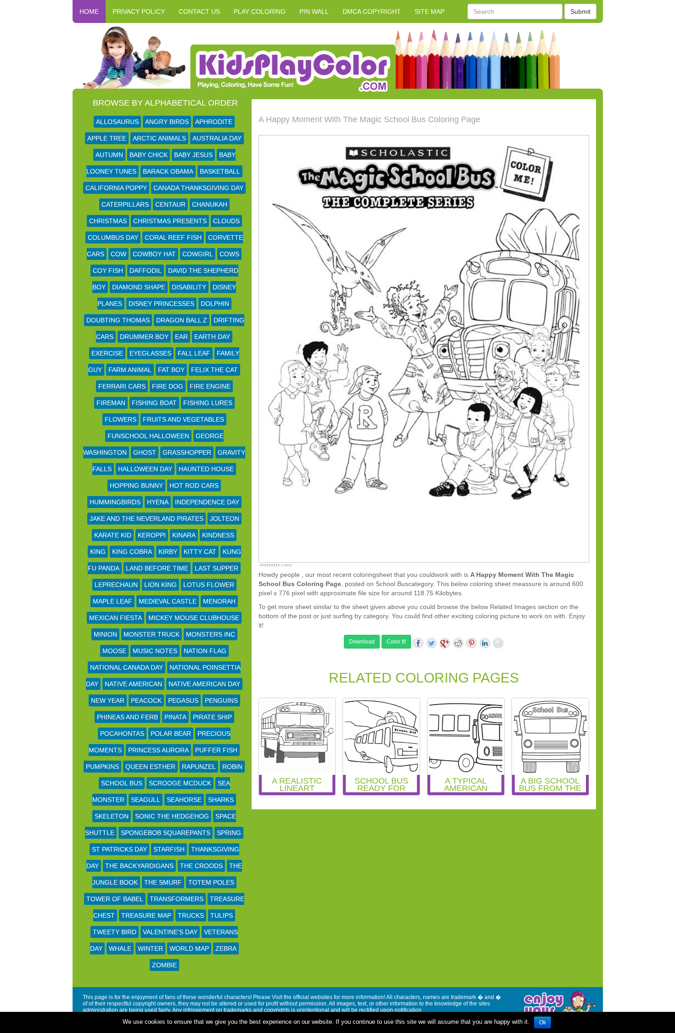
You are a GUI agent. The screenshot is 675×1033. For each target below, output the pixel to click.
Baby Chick (148, 154)
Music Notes (155, 651)
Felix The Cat (214, 369)
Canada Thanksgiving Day (198, 188)
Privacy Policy (138, 11)
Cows (229, 254)
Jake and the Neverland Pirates (146, 518)
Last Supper (216, 568)
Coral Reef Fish (173, 237)
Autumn (109, 154)
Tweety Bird (114, 932)
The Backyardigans (139, 865)
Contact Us (199, 11)
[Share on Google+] (444, 643)
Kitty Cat (200, 551)
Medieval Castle (168, 601)
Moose (114, 651)
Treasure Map (146, 915)
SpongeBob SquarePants (165, 832)
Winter (150, 948)
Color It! (396, 641)
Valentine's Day (170, 932)
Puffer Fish (216, 750)
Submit (580, 11)
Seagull (145, 799)
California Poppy (116, 188)
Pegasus (183, 700)
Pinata (175, 717)
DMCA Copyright (372, 11)
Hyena (158, 502)
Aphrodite (213, 121)
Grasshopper (187, 452)
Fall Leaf (194, 353)
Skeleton (112, 816)
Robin (232, 766)
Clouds (226, 221)
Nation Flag (205, 651)
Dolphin (215, 303)
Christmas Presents (170, 221)
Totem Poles (211, 882)
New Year (107, 700)
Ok (542, 1022)
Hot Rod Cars (194, 485)
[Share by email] (498, 643)
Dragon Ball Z (181, 320)
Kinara (184, 535)
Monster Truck (152, 634)
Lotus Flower (208, 584)
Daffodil (145, 270)
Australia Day (217, 138)
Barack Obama (168, 171)
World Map (189, 948)
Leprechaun (116, 584)
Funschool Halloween (148, 436)
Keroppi (152, 535)
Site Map (429, 11)
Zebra (225, 948)
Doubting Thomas (118, 320)
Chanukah (209, 204)
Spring (229, 832)
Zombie (164, 965)
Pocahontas (122, 733)
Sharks (221, 799)
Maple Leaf (112, 601)
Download (362, 641)
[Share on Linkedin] (484, 643)
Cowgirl (197, 254)
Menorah (219, 601)
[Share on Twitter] (431, 643)
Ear (181, 336)
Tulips (221, 915)
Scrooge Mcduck (180, 783)
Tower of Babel (114, 899)
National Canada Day (126, 667)
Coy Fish (108, 270)
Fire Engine (210, 386)
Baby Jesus (193, 154)
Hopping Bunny (136, 485)
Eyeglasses (150, 353)
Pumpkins (102, 766)
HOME (89, 11)
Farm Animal (130, 369)
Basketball (220, 171)
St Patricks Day (119, 849)
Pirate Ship (212, 717)
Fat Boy (171, 369)
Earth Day (212, 336)
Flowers (120, 419)
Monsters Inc (210, 634)
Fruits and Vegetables (183, 419)
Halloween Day (145, 469)
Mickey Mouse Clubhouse (193, 617)
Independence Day (207, 502)
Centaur (170, 204)
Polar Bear (171, 733)
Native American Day (204, 684)
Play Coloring (260, 11)
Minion (105, 634)
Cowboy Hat (154, 254)
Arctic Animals (159, 138)
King (98, 551)
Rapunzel (199, 766)
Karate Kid (112, 535)
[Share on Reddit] (458, 643)
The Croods (201, 865)
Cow (118, 254)
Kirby (167, 551)
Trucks (191, 915)
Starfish (169, 849)
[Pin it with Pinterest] (471, 643)
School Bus (121, 783)
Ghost (144, 452)
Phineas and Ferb (127, 717)
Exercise (107, 353)
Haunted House (206, 469)
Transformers (176, 899)
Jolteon (224, 518)
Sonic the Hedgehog (172, 816)
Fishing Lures (207, 402)
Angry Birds (167, 121)
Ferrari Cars (122, 386)
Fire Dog (167, 386)
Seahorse (184, 799)
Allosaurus (117, 121)
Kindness (218, 535)
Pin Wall (314, 11)
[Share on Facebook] (418, 643)
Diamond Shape (138, 287)
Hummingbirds (115, 502)
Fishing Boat (154, 402)
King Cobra (132, 551)
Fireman (110, 402)
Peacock (146, 700)
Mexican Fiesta (115, 617)
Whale (120, 948)
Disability (189, 287)
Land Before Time (157, 568)
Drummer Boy (144, 336)
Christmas (108, 221)
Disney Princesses (161, 303)
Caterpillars (125, 204)
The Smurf (163, 882)
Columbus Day (113, 237)
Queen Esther (150, 766)
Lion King (160, 584)
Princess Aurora (158, 750)
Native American (133, 684)
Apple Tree (106, 138)
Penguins (221, 700)
